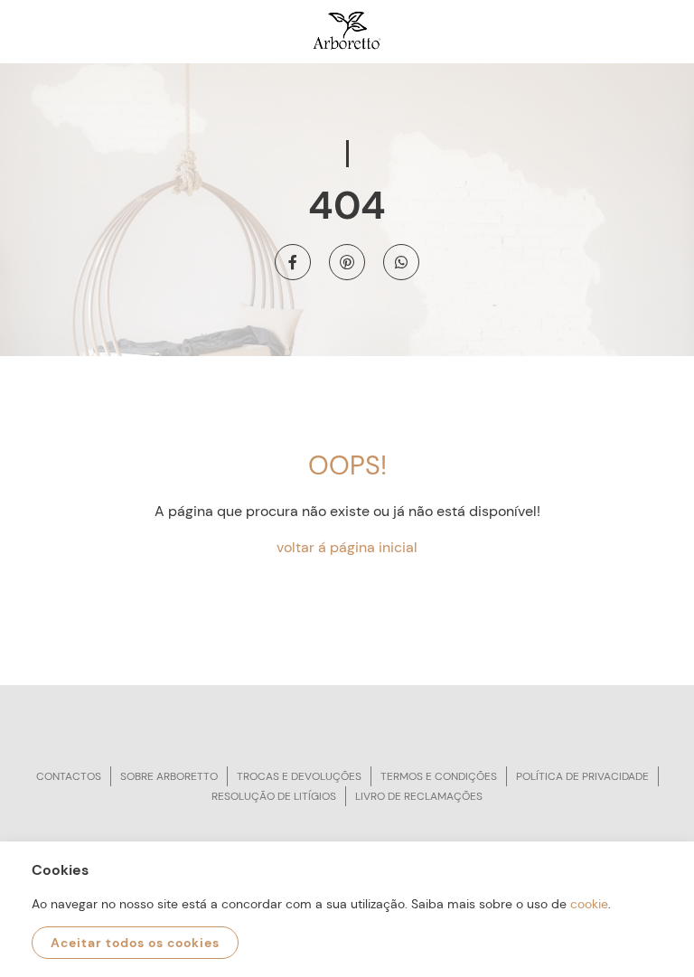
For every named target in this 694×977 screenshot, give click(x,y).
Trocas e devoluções (299, 776)
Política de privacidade (582, 776)
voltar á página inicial (347, 547)
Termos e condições (438, 776)
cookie (589, 904)
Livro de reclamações (419, 796)
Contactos (68, 776)
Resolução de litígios (273, 796)
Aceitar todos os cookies (135, 943)
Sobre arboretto (169, 776)
